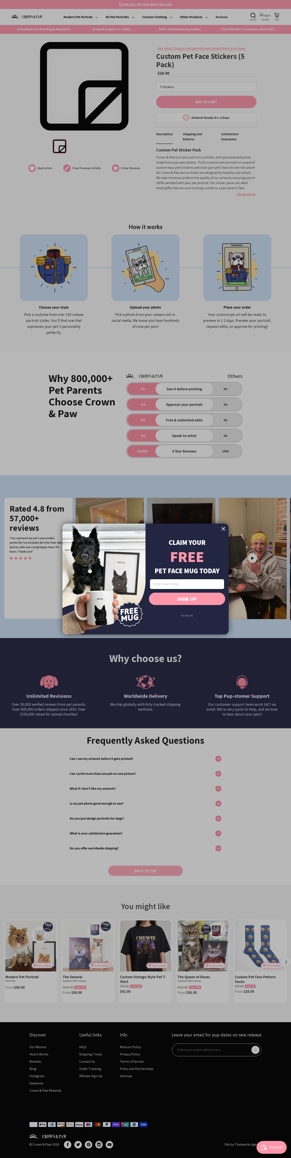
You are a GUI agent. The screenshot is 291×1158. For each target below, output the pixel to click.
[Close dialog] (223, 528)
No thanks (187, 615)
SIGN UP (187, 598)
